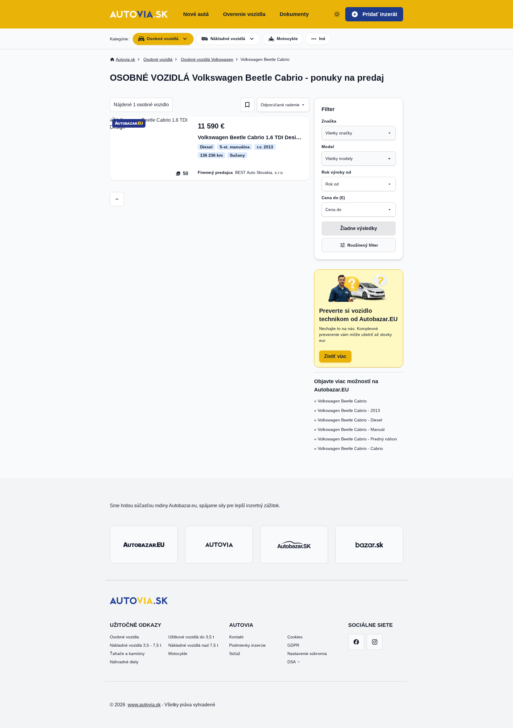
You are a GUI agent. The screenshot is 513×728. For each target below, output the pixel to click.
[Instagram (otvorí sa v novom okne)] (375, 642)
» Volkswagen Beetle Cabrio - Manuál (349, 429)
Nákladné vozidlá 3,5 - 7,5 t (135, 645)
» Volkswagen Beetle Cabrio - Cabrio (348, 448)
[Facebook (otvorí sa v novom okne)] (356, 642)
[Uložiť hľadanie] (247, 105)
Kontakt (236, 637)
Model (328, 146)
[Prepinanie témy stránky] (337, 14)
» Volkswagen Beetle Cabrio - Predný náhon (355, 439)
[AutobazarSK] (294, 544)
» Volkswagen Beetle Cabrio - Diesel (348, 420)
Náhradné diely (124, 661)
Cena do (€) (333, 197)
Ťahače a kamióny (127, 653)
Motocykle (177, 653)
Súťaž (234, 653)
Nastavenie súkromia (307, 653)
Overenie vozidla (244, 14)
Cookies (295, 637)
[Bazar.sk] (369, 544)
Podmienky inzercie (247, 645)
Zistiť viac (335, 356)
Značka (329, 121)
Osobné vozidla (124, 637)
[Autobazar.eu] (144, 544)
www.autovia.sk (144, 704)
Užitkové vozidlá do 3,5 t (191, 637)
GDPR (293, 645)
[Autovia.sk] (219, 544)
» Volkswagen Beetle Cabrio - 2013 (347, 410)
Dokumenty (294, 14)
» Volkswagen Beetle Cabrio (340, 401)
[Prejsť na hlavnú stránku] (139, 14)
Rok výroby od (336, 172)
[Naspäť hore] (117, 199)
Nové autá (196, 14)
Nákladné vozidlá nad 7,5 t (193, 645)
